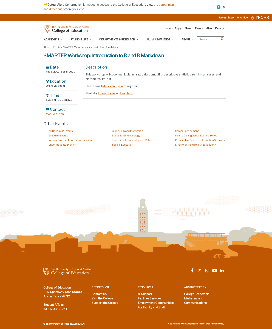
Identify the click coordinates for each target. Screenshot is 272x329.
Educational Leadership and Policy (132, 140)
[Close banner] (223, 7)
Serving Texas (226, 17)
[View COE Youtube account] (214, 270)
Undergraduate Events (61, 144)
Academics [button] (51, 39)
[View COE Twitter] (200, 270)
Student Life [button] (79, 39)
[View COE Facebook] (192, 270)
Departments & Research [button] (117, 39)
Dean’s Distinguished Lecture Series (196, 135)
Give (209, 28)
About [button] (185, 39)
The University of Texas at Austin (62, 323)
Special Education (122, 144)
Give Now (242, 17)
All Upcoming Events (60, 131)
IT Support (145, 294)
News (188, 28)
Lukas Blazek (107, 93)
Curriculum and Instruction (127, 131)
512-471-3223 (57, 309)
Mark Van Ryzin (55, 114)
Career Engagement (187, 131)
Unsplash (126, 93)
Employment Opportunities (156, 303)
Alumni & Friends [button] (158, 39)
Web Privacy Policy (215, 324)
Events (199, 28)
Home (47, 47)
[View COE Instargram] (207, 270)
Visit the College (102, 298)
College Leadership (197, 294)
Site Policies (174, 324)
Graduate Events (58, 135)
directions (55, 9)
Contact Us (99, 294)
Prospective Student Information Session (199, 140)
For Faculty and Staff (151, 307)
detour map (166, 4)
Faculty (219, 28)
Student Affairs (53, 304)
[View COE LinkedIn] (222, 270)
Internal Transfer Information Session (70, 140)
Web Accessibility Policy (192, 324)
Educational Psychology (126, 135)
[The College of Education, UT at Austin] (67, 28)
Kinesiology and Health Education (194, 144)
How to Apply (173, 28)
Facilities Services (149, 298)
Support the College (105, 303)
